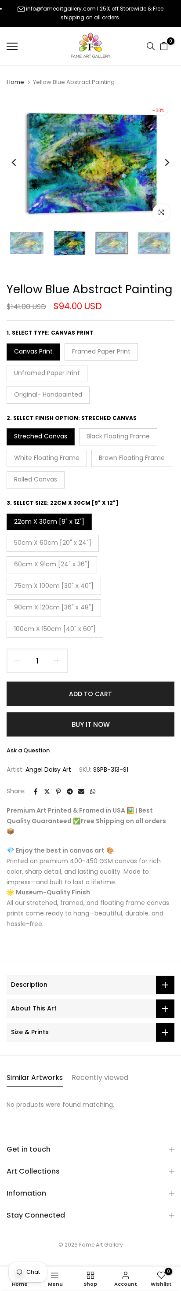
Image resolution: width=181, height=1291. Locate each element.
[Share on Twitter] (47, 791)
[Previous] (20, 162)
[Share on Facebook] (35, 791)
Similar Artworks (35, 1077)
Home (15, 82)
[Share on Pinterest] (58, 791)
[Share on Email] (81, 791)
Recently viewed (100, 1077)
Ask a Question (28, 750)
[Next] (161, 162)
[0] (164, 46)
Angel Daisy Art (48, 769)
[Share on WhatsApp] (92, 791)
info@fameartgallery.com (61, 8)
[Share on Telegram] (69, 791)
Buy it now (91, 724)
